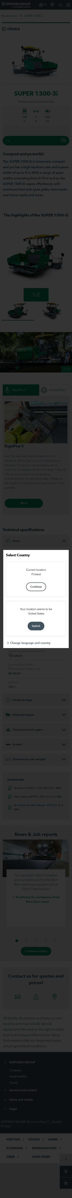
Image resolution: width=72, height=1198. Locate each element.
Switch (36, 626)
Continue (36, 586)
